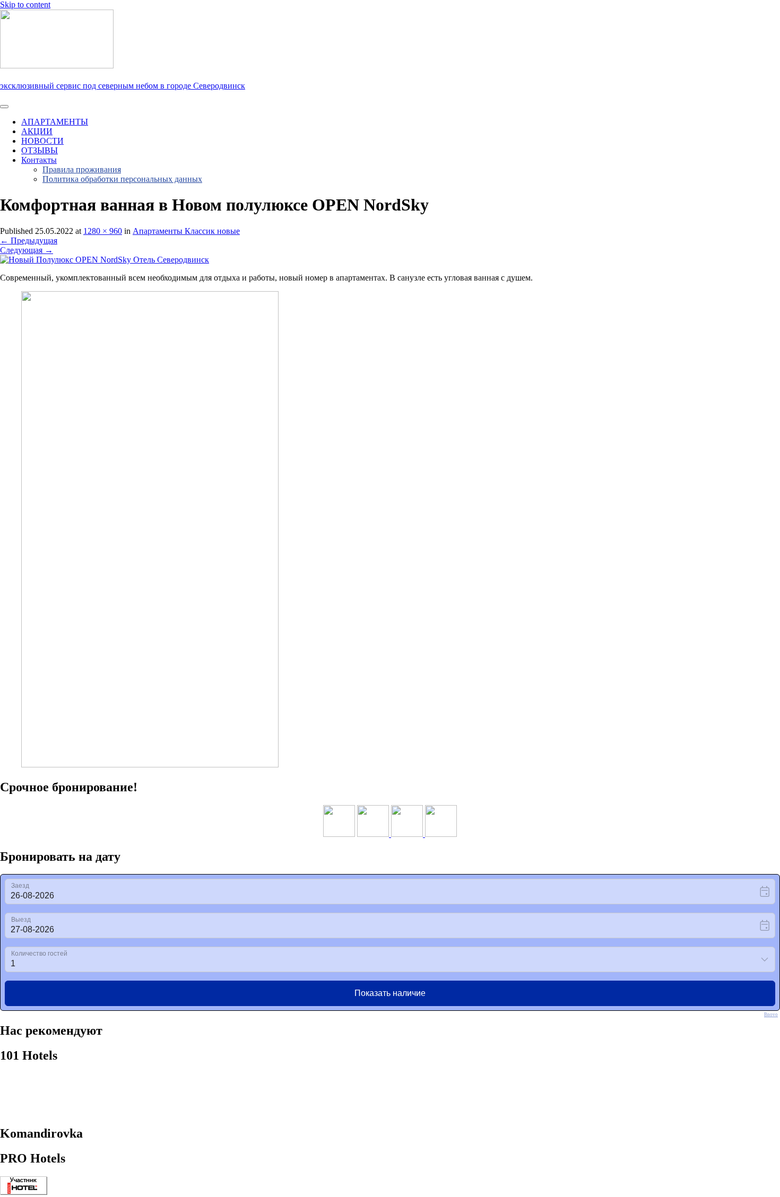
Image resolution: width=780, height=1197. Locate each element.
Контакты (39, 159)
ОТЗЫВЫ (39, 150)
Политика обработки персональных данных (122, 179)
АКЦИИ (37, 131)
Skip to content (25, 4)
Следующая (26, 250)
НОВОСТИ (42, 140)
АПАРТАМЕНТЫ (54, 121)
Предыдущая (28, 240)
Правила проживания (81, 169)
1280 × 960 (102, 230)
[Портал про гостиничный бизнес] (23, 1191)
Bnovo (771, 1014)
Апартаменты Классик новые (186, 230)
